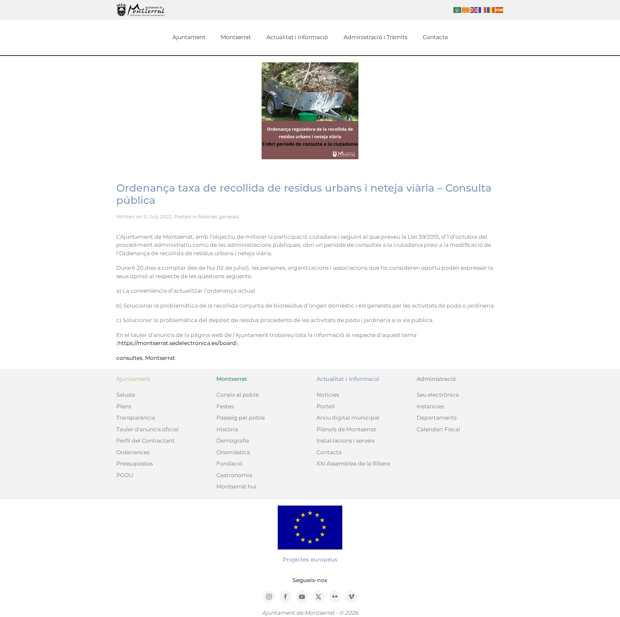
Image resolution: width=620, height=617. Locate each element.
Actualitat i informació (297, 37)
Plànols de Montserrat (346, 429)
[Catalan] (466, 9)
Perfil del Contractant (145, 440)
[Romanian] (491, 9)
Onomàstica (233, 452)
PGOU (124, 475)
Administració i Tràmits (375, 37)
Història (227, 429)
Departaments (437, 417)
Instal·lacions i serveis (345, 440)
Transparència (135, 417)
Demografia (232, 440)
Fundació (229, 463)
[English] (474, 9)
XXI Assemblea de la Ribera (353, 463)
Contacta (435, 37)
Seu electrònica (438, 395)
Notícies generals (218, 217)
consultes (129, 358)
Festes (225, 406)
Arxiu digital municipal (347, 417)
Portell (325, 406)
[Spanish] (499, 9)
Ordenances (133, 452)
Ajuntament (188, 37)
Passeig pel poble (240, 417)
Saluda (125, 395)
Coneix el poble (237, 395)
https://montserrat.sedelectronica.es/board (177, 343)
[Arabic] (457, 9)
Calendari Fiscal (438, 429)
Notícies (327, 395)
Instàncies (430, 406)
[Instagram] (269, 596)
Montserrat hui (236, 486)
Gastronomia (234, 475)
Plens (123, 406)
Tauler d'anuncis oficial (147, 429)
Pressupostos (134, 463)
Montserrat (236, 37)
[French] (483, 9)
